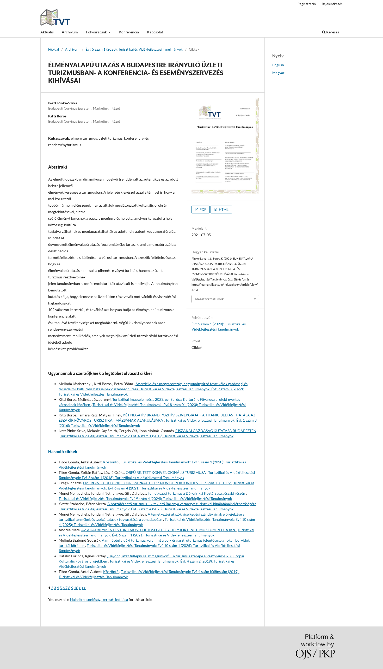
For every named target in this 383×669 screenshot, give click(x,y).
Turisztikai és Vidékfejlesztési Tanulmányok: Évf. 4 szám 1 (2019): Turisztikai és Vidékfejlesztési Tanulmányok (146, 436)
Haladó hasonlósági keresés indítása (99, 599)
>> (84, 588)
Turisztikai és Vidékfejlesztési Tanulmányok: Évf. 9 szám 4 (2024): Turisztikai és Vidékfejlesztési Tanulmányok (145, 498)
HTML (223, 209)
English (278, 65)
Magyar (278, 72)
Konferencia (129, 32)
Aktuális (47, 32)
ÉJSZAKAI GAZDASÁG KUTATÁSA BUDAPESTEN (215, 430)
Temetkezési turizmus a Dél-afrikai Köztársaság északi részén (197, 493)
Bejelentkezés (332, 4)
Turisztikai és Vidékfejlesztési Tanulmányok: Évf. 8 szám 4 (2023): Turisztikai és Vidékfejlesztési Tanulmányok (146, 509)
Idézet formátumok (209, 299)
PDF (202, 209)
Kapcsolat (155, 32)
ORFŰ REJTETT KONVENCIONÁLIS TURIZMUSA (166, 472)
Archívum (70, 32)
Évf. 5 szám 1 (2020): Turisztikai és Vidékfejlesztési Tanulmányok (134, 49)
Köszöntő (111, 462)
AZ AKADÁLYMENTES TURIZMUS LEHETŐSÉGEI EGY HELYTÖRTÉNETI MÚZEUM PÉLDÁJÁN (158, 530)
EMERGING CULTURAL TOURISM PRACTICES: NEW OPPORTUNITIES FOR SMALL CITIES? (157, 483)
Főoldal (53, 49)
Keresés (332, 32)
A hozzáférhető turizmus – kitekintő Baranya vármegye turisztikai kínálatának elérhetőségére (181, 503)
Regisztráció (307, 4)
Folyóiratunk (97, 32)
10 (76, 588)
